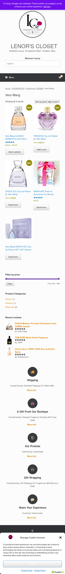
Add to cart (41, 149)
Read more (13, 204)
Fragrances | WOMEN (35, 88)
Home (7, 88)
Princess (9, 303)
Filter (9, 283)
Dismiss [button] (46, 6)
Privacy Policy (26, 570)
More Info (32, 390)
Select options (14, 152)
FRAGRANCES (18, 88)
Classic (8, 299)
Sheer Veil (9, 307)
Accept (32, 563)
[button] (60, 537)
